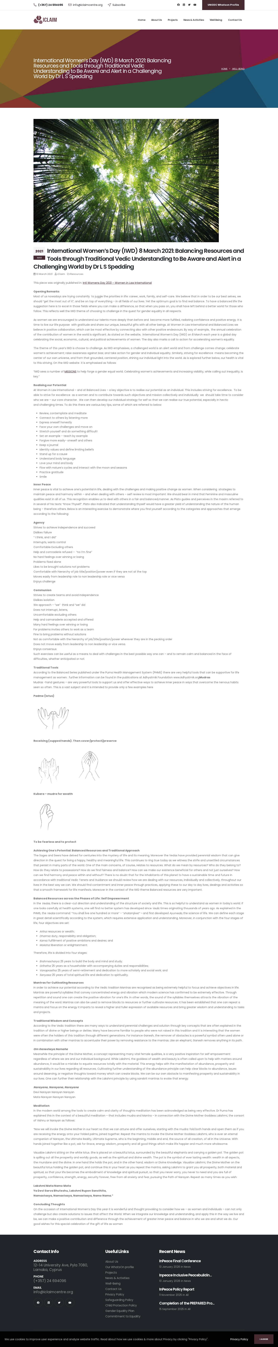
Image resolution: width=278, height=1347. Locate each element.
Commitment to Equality (123, 1316)
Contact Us (235, 20)
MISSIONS (70, 371)
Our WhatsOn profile (119, 1267)
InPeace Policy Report (176, 1289)
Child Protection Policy (121, 1305)
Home (141, 20)
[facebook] (178, 5)
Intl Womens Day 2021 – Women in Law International (117, 283)
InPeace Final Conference (180, 1261)
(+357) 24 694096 (49, 1280)
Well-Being (238, 68)
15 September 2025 (172, 1309)
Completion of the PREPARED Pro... (186, 1303)
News (187, 1267)
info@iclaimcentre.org (88, 5)
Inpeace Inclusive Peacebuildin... (185, 1275)
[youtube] (194, 5)
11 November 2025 (171, 1295)
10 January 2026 (170, 1281)
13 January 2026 (170, 1267)
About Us (156, 20)
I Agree (264, 1339)
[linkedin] (183, 5)
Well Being (216, 20)
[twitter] (189, 5)
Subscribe (119, 5)
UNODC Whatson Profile (223, 4)
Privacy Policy (239, 1339)
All (187, 1295)
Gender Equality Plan (119, 1311)
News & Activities (193, 20)
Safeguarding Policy (119, 1300)
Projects (173, 20)
